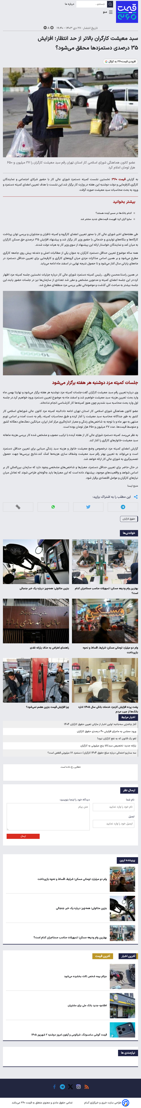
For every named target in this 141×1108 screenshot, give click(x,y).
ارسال (23, 836)
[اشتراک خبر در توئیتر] (88, 507)
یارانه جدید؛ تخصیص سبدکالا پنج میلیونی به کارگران (108, 746)
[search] (110, 4)
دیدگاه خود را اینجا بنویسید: (75, 800)
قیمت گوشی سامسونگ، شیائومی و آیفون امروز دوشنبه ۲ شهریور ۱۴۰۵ (69, 1035)
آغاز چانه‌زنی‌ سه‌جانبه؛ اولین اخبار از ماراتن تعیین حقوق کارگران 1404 (100, 724)
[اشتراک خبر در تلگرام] (123, 507)
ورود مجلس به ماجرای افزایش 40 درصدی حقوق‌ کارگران (106, 731)
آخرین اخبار (128, 956)
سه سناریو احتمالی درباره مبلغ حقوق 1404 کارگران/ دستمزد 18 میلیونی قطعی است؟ (92, 753)
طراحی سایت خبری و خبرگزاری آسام (102, 1103)
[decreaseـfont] (45, 27)
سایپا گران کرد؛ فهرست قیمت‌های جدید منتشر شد (106, 219)
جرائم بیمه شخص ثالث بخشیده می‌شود (85, 976)
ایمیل (131, 817)
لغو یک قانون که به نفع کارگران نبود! (116, 739)
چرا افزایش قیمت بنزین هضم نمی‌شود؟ (47, 707)
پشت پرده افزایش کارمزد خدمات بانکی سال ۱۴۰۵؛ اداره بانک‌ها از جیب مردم (108, 709)
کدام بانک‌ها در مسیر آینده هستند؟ (114, 213)
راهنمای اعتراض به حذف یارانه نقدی (49, 648)
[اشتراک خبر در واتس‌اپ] (53, 506)
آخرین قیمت (102, 956)
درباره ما (70, 4)
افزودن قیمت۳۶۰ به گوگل (122, 61)
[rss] (87, 1086)
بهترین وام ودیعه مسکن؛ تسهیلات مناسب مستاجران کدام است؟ (106, 591)
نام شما (130, 800)
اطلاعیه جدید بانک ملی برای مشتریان (87, 1005)
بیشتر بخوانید (124, 202)
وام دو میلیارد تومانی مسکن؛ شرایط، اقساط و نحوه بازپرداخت (110, 650)
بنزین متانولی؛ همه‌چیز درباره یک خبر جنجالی (44, 588)
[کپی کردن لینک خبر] (18, 507)
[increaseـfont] (52, 27)
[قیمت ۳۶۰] (127, 12)
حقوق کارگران (128, 519)
